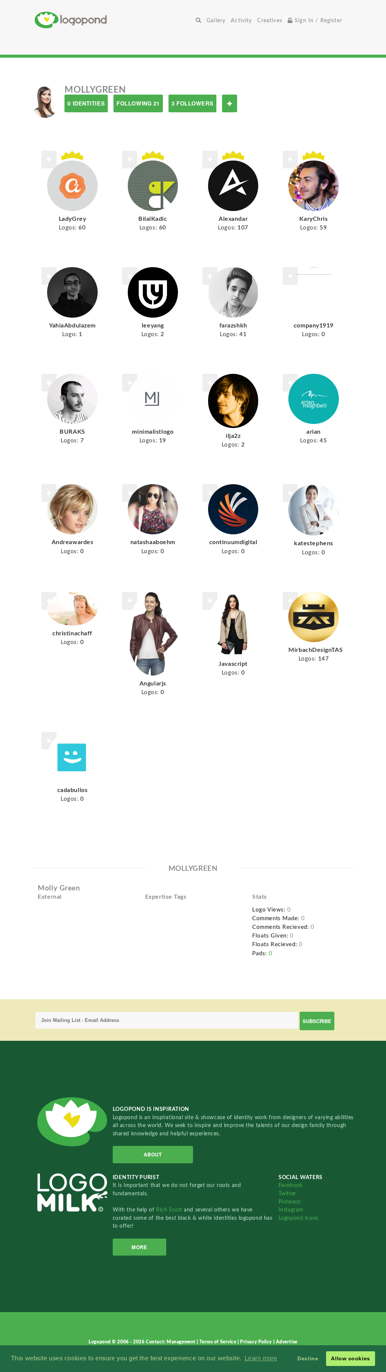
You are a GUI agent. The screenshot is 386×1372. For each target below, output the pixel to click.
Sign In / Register (317, 20)
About (153, 1154)
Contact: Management (171, 1342)
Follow (229, 103)
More (139, 1247)
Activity (241, 20)
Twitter (287, 1193)
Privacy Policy (256, 1342)
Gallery (216, 20)
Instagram (291, 1210)
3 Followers (192, 103)
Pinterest (290, 1202)
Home (114, 19)
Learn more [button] (261, 1358)
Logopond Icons (299, 1218)
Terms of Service (218, 1342)
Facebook (290, 1185)
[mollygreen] (45, 101)
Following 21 (138, 103)
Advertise (286, 1342)
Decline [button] (307, 1358)
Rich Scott (170, 1210)
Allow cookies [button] (350, 1358)
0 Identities (86, 103)
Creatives (269, 20)
